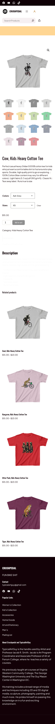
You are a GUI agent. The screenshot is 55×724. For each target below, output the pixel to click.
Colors (5, 195)
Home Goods (8, 620)
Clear (39, 205)
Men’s (5, 630)
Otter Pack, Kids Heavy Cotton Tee (15, 477)
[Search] (33, 20)
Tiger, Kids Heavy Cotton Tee (13, 541)
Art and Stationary (10, 625)
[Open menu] (26, 11)
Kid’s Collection (9, 610)
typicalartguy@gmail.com (14, 584)
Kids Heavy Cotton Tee (22, 230)
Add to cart (18, 222)
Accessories (8, 615)
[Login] (34, 11)
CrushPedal (15, 11)
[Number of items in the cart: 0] (39, 20)
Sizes (4, 205)
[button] (48, 50)
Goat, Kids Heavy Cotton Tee (12, 350)
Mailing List (7, 635)
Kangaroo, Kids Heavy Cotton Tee (14, 414)
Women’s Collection (11, 605)
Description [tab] (8, 238)
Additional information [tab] (13, 244)
